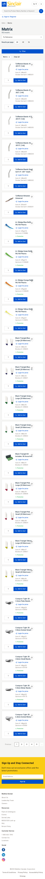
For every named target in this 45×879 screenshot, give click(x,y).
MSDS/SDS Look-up (8, 820)
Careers (4, 803)
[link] (11, 4)
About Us (5, 797)
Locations (5, 840)
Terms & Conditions (9, 872)
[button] (34, 4)
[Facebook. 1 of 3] (22, 850)
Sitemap (22, 876)
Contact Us (6, 838)
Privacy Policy (23, 872)
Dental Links (6, 817)
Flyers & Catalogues (8, 812)
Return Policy (6, 826)
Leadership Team (8, 800)
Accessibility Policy (36, 872)
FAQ (3, 823)
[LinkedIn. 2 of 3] (22, 855)
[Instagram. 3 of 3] (22, 860)
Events (4, 814)
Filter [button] (24, 51)
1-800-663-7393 (7, 835)
